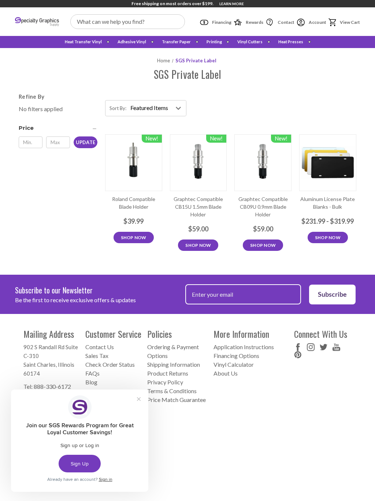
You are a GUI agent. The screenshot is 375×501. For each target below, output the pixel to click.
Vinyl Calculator (234, 364)
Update (85, 142)
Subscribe (332, 294)
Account (317, 22)
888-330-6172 (52, 386)
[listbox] (157, 108)
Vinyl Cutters (250, 41)
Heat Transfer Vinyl (83, 41)
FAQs (92, 373)
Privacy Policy (165, 382)
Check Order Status (110, 364)
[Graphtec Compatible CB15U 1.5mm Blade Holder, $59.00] (198, 163)
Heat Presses (290, 41)
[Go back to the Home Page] (37, 21)
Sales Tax (96, 355)
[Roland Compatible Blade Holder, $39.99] (134, 163)
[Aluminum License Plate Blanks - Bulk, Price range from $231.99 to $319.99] (328, 163)
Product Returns (167, 373)
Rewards (254, 22)
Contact (285, 22)
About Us (226, 373)
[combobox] (127, 21)
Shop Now (133, 237)
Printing (214, 41)
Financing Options (236, 355)
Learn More (231, 3)
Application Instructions (244, 346)
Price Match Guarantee (176, 399)
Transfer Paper (176, 41)
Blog (91, 382)
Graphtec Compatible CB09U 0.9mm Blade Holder (263, 206)
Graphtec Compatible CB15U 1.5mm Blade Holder (198, 206)
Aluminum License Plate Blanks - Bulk (327, 203)
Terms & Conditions (172, 390)
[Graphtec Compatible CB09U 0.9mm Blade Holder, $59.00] (263, 163)
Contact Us (99, 346)
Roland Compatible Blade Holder (133, 203)
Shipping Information (173, 364)
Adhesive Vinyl (132, 41)
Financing (221, 22)
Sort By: (117, 108)
